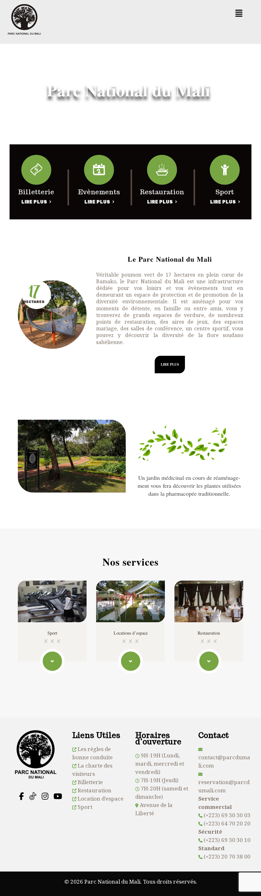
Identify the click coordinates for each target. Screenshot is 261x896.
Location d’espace (100, 798)
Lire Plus (34, 202)
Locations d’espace (131, 633)
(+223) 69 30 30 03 (227, 815)
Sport (52, 633)
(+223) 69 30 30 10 (227, 840)
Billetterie (90, 782)
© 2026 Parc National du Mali (102, 881)
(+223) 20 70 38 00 (227, 856)
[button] (238, 13)
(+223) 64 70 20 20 (227, 823)
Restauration (209, 633)
